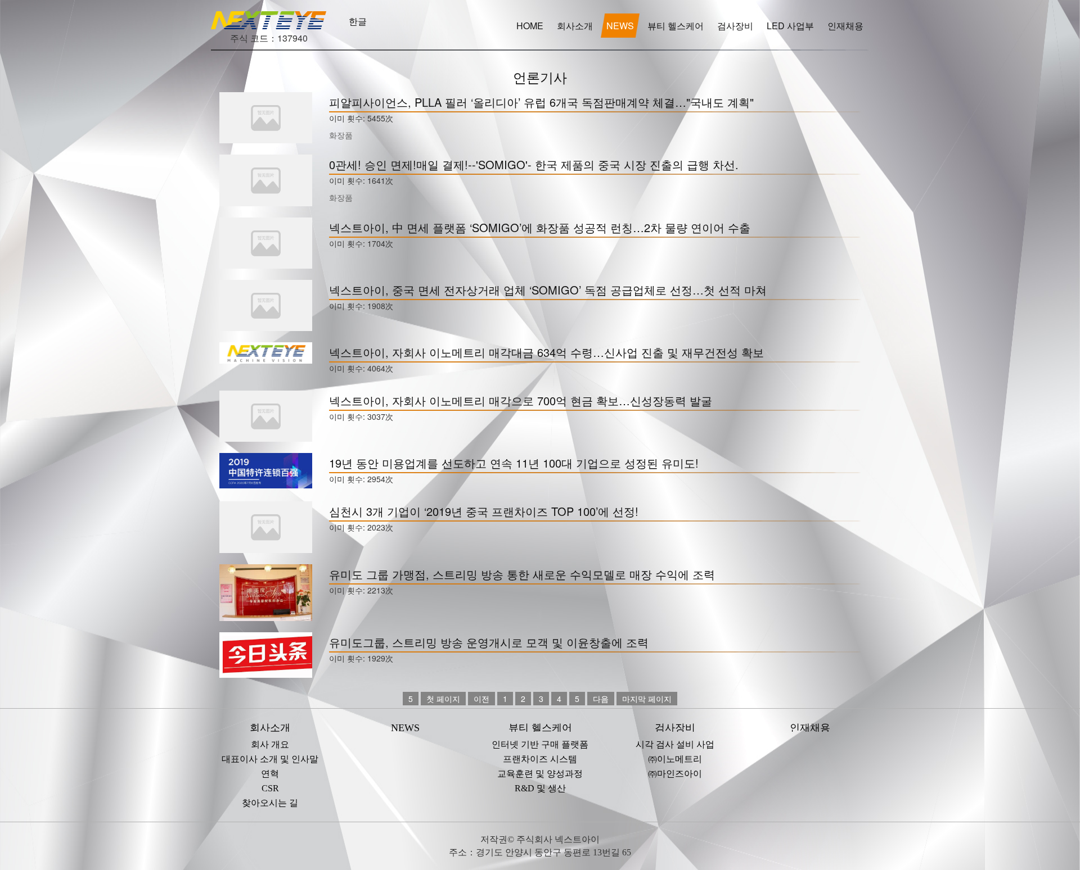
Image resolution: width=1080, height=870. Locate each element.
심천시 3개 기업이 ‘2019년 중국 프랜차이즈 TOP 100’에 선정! (483, 511)
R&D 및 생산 (540, 788)
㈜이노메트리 (675, 759)
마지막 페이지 (647, 698)
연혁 (270, 773)
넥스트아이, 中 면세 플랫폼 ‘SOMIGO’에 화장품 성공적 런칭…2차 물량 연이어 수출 (539, 227)
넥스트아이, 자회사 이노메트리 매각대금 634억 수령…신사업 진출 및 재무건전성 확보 (546, 352)
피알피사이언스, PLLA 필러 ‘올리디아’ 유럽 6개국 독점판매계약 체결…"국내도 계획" (541, 102)
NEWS (620, 25)
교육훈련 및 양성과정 (540, 773)
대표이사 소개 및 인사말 (270, 759)
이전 (481, 698)
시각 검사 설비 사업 (675, 744)
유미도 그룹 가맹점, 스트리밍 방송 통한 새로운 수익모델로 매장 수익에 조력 (522, 574)
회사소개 (575, 25)
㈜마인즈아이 (675, 773)
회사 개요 (270, 744)
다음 (601, 698)
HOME (529, 25)
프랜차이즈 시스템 (540, 759)
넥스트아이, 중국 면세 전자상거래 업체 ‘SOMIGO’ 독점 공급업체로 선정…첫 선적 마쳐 (548, 290)
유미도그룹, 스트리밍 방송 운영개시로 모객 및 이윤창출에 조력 (489, 642)
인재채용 (845, 25)
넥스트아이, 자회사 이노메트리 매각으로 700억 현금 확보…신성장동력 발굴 (520, 400)
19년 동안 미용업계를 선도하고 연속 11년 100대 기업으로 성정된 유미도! (514, 463)
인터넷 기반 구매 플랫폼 (540, 744)
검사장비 (736, 25)
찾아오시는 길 (270, 803)
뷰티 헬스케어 (676, 25)
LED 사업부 (791, 25)
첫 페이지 (443, 698)
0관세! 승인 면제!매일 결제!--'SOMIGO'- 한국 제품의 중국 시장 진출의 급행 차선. (534, 164)
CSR (270, 788)
